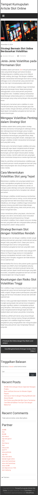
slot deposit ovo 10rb (9, 468)
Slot (3, 38)
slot (21, 70)
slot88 (4, 430)
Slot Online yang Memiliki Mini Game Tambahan (19, 400)
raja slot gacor (7, 439)
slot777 (4, 450)
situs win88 (6, 465)
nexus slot (5, 448)
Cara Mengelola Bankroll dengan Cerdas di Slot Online (20, 350)
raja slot (4, 454)
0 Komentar (22, 56)
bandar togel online (8, 459)
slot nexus (5, 436)
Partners (6, 477)
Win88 (4, 434)
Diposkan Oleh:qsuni (8, 56)
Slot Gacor (5, 443)
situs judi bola (6, 452)
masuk (11, 366)
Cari (3, 371)
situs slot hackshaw (8, 461)
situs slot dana (7, 456)
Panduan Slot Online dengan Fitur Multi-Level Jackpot (17, 342)
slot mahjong (6, 470)
